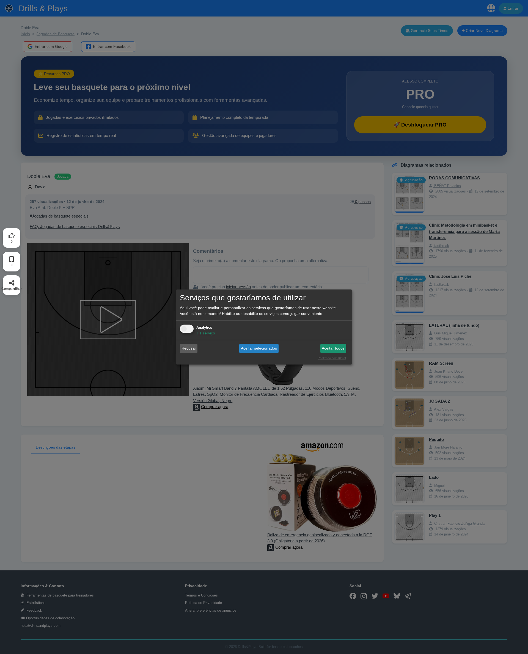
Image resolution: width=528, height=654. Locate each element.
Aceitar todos (333, 348)
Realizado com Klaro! (332, 358)
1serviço (205, 333)
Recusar (189, 348)
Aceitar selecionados (259, 348)
